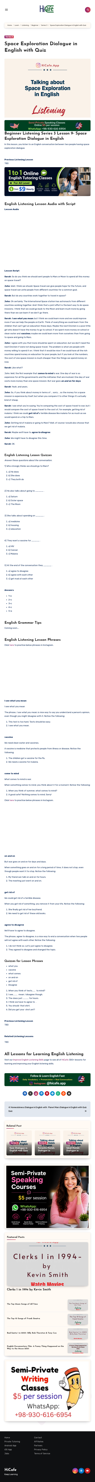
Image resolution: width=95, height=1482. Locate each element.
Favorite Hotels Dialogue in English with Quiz (47, 1151)
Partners (38, 1445)
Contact (38, 1437)
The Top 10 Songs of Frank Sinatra (23, 1319)
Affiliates (38, 1441)
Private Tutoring (12, 1441)
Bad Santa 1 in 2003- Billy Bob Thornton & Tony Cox (32, 1333)
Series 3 (9, 37)
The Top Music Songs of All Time (22, 1304)
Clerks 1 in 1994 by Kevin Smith (29, 1289)
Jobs (6, 1453)
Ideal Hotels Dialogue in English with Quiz (75, 1151)
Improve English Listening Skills (28, 1059)
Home (7, 1437)
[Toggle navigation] (6, 9)
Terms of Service (42, 1453)
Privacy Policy (41, 1449)
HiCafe (65, 1059)
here (12, 645)
